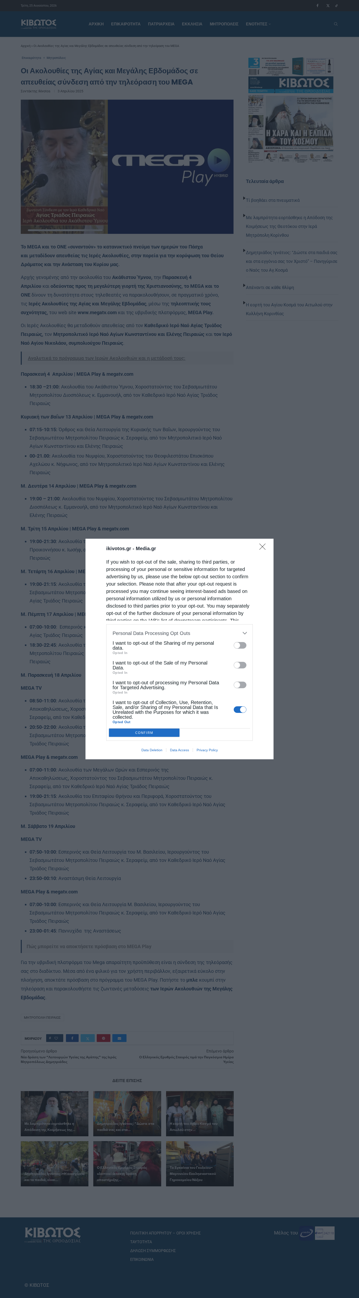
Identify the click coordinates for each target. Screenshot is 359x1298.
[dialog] (179, 649)
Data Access (179, 750)
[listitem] (179, 633)
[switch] (240, 645)
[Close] (264, 548)
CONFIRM (144, 733)
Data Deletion (151, 750)
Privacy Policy (207, 750)
